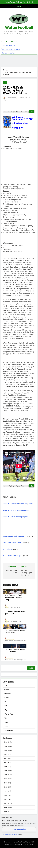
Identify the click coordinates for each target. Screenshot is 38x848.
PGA (5, 718)
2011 (5, 803)
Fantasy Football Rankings (14, 536)
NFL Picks (7, 549)
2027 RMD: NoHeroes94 (10, 835)
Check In (14, 42)
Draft (5, 685)
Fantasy (6, 689)
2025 (5, 746)
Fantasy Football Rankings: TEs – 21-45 (17, 2)
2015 (5, 787)
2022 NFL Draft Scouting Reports (15, 517)
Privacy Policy (28, 844)
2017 (5, 779)
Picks (6, 722)
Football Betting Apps (8, 53)
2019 (5, 771)
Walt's (30, 504)
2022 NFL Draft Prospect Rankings (16, 510)
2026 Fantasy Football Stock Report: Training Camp (13, 597)
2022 (5, 758)
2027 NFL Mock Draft (8, 45)
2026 (5, 742)
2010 (5, 807)
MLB (5, 702)
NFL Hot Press (9, 714)
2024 (5, 750)
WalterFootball (19, 27)
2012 (5, 799)
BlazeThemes (18, 844)
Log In (19, 6)
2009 (5, 811)
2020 (5, 767)
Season (6, 726)
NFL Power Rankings (12, 556)
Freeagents (7, 694)
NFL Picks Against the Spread (11, 49)
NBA (5, 706)
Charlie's (23, 504)
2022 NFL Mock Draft (11, 504)
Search (31, 668)
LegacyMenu (5, 42)
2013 (5, 795)
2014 (5, 791)
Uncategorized (8, 730)
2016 (5, 783)
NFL (5, 83)
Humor (6, 698)
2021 (5, 762)
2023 (5, 754)
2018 (5, 775)
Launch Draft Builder (19, 829)
